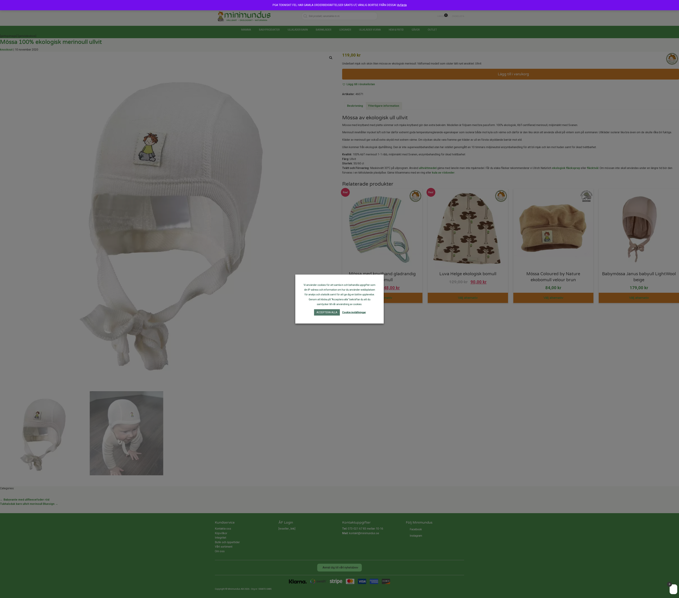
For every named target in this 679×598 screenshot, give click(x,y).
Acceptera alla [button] (327, 312)
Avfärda (402, 5)
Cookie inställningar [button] (354, 312)
